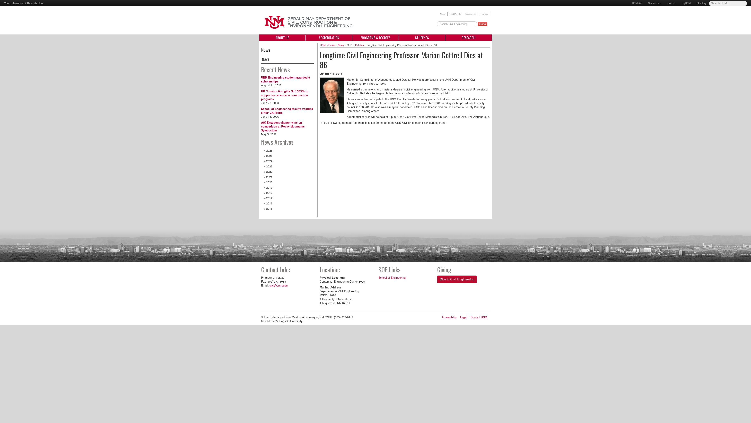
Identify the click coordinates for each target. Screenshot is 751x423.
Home (331, 45)
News (443, 13)
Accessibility (449, 317)
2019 (269, 187)
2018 (269, 193)
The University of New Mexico (23, 3)
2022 (269, 172)
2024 (269, 161)
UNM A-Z (637, 3)
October (359, 45)
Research (468, 37)
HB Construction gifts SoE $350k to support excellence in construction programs (284, 95)
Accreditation (329, 37)
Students (422, 37)
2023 (269, 166)
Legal (463, 317)
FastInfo (671, 3)
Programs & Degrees (375, 37)
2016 (269, 203)
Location (484, 13)
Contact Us (470, 13)
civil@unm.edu (278, 285)
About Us (282, 37)
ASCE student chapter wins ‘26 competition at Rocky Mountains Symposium (283, 126)
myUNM (686, 3)
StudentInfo (654, 3)
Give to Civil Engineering (457, 279)
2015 (269, 209)
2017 (269, 198)
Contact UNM (479, 317)
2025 (269, 156)
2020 (269, 182)
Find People (455, 13)
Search (482, 23)
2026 (269, 150)
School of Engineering (392, 277)
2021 (269, 177)
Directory (701, 3)
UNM (322, 45)
